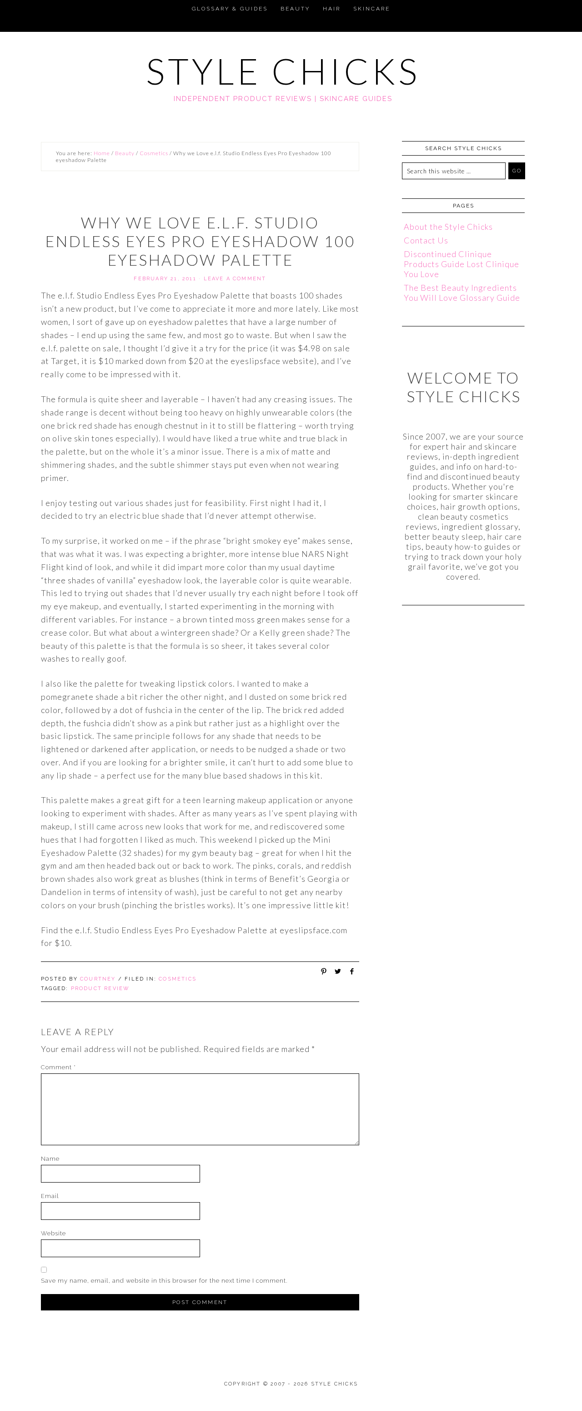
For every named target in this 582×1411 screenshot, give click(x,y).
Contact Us (426, 240)
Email (50, 1196)
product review (100, 988)
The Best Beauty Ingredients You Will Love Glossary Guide (462, 293)
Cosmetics (177, 979)
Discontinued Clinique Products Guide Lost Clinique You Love (461, 264)
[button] (11, 7)
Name (50, 1158)
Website (53, 1233)
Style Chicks (283, 71)
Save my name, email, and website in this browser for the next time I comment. (164, 1280)
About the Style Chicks (448, 227)
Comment (58, 1067)
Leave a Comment (235, 279)
